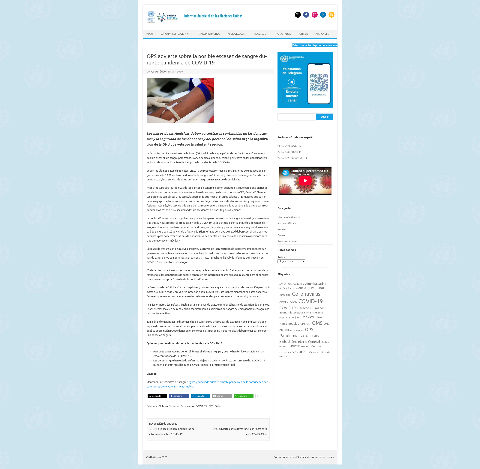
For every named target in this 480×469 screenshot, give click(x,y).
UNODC (305, 346)
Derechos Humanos (311, 308)
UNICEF (295, 346)
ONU (326, 323)
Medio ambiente (314, 313)
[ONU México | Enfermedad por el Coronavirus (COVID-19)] (196, 23)
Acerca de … (323, 34)
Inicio (149, 34)
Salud (218, 406)
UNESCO (283, 346)
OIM (302, 324)
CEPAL (312, 287)
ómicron (283, 356)
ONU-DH (284, 330)
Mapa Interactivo (209, 34)
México (308, 317)
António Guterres (288, 288)
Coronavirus (187, 406)
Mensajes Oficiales (288, 223)
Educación (299, 312)
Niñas (319, 317)
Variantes (314, 352)
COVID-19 (201, 406)
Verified (303, 34)
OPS (210, 406)
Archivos (283, 257)
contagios (284, 294)
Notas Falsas (283, 34)
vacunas (300, 351)
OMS (317, 323)
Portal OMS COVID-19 (289, 152)
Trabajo (326, 342)
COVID (293, 302)
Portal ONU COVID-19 (289, 145)
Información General (289, 217)
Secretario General (305, 341)
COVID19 (287, 308)
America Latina (296, 284)
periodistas (305, 336)
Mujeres (296, 317)
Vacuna (316, 346)
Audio (302, 287)
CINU (320, 287)
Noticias (163, 406)
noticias (293, 323)
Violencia (325, 352)
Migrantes (284, 317)
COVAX (283, 302)
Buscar (325, 116)
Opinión (282, 235)
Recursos (260, 34)
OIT (308, 323)
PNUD (315, 336)
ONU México (158, 71)
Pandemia (288, 335)
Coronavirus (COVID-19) (174, 34)
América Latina (315, 283)
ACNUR (282, 284)
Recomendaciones (287, 241)
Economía (285, 312)
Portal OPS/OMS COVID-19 (292, 158)
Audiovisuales (236, 34)
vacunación (285, 352)
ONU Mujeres (297, 330)
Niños (283, 323)
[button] (157, 396)
